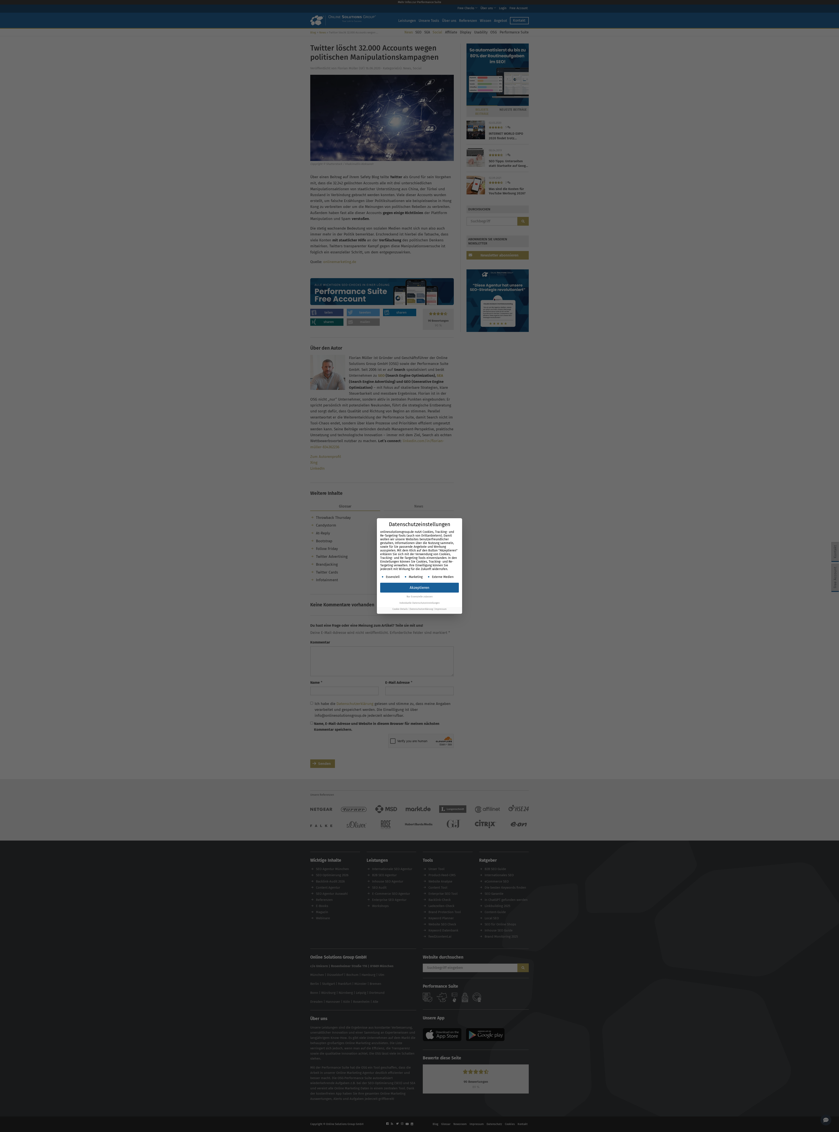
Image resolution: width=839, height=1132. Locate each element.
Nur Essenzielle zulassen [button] (420, 596)
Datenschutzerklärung (421, 609)
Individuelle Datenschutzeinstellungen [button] (419, 603)
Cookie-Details (400, 609)
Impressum (441, 609)
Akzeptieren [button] (419, 587)
